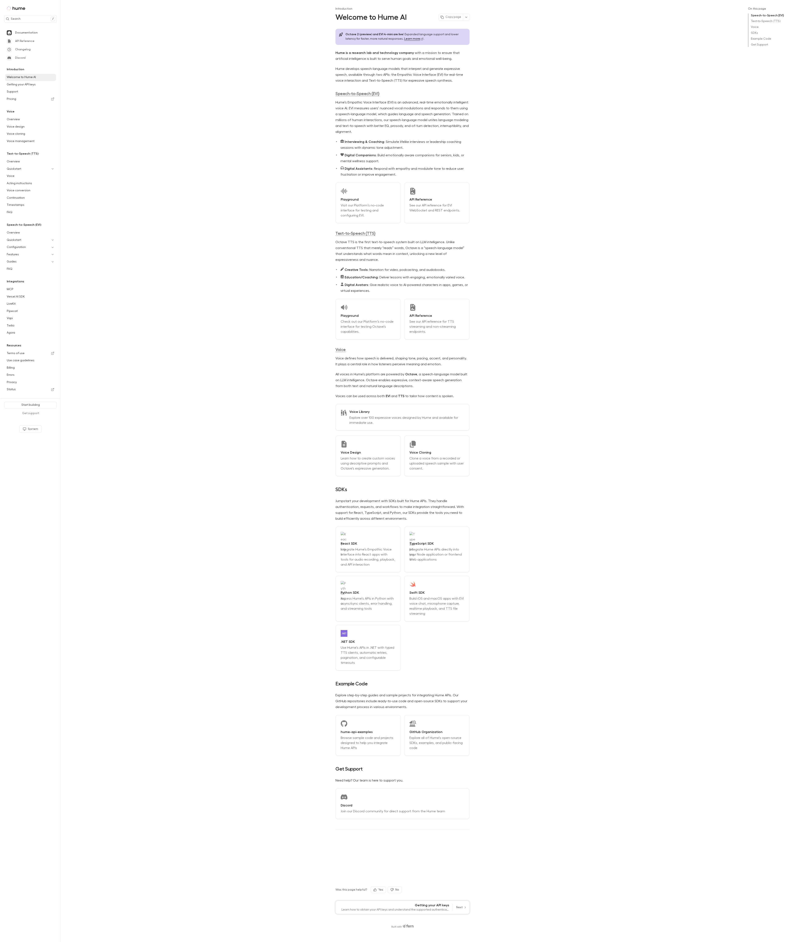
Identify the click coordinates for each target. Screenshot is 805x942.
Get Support (759, 44)
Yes (380, 889)
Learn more (412, 38)
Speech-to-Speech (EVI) (767, 15)
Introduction (343, 8)
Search (32, 18)
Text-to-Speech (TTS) (766, 21)
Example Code (761, 38)
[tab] (30, 33)
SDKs (754, 32)
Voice (755, 27)
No (397, 889)
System (33, 428)
